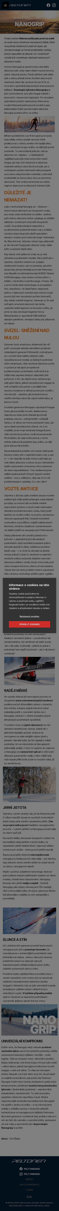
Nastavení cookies (29, 616)
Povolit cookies (30, 624)
